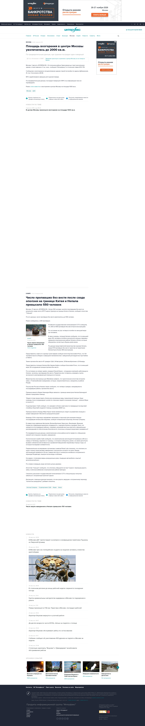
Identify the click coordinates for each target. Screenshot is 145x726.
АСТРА (28, 695)
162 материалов (106, 657)
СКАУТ (28, 692)
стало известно (35, 86)
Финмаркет (47, 24)
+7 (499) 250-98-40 (72, 679)
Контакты (29, 666)
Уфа (40, 200)
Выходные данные (103, 696)
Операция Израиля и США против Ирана (71, 654)
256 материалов (50, 657)
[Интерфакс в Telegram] (60, 697)
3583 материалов (69, 658)
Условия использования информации (108, 694)
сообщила (41, 178)
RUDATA (58, 692)
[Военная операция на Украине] (35, 650)
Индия (54, 487)
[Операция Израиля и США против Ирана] (72, 651)
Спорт (58, 36)
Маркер (28, 694)
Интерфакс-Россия (37, 24)
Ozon (28, 200)
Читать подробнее (35, 345)
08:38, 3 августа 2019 (37, 42)
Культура (65, 36)
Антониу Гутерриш (32, 487)
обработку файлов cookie (98, 676)
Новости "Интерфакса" (61, 689)
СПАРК (28, 689)
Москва (72, 36)
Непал (60, 487)
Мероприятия (79, 24)
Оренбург (34, 200)
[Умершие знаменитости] (91, 650)
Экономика (50, 36)
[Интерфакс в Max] (67, 697)
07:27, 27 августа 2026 (37, 293)
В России (36, 36)
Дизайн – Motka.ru (103, 698)
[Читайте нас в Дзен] (57, 697)
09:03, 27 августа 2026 (39, 122)
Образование (70, 24)
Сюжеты (92, 36)
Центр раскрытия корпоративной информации (67, 694)
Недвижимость (61, 24)
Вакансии (58, 666)
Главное (28, 36)
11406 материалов (32, 657)
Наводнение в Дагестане (106, 653)
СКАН (57, 691)
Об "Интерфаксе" (18, 24)
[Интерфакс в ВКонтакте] (62, 697)
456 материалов (87, 655)
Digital (78, 36)
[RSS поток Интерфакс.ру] (65, 697)
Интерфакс (72, 29)
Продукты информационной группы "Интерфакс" (51, 683)
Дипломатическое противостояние (52, 653)
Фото (98, 36)
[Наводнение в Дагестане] (109, 650)
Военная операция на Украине (34, 653)
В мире (43, 36)
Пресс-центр (50, 666)
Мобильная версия (6, 24)
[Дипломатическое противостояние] (54, 650)
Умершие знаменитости (91, 653)
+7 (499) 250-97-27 (84, 679)
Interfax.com (27, 24)
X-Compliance (30, 691)
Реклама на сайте (68, 666)
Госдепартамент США (45, 487)
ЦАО (34, 91)
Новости (85, 36)
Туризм (54, 24)
